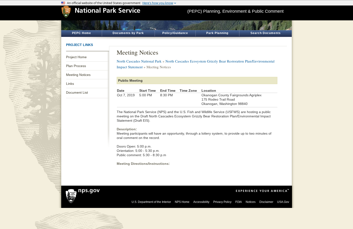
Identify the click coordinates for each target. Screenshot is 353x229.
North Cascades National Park (139, 61)
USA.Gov (283, 202)
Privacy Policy (222, 202)
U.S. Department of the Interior (151, 202)
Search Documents (265, 33)
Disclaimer (266, 202)
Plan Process (76, 66)
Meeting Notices (78, 75)
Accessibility (201, 202)
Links (70, 84)
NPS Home (182, 202)
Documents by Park (128, 33)
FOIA (238, 202)
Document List (77, 92)
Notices (251, 202)
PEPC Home (81, 33)
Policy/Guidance (175, 33)
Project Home (76, 57)
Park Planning (217, 33)
